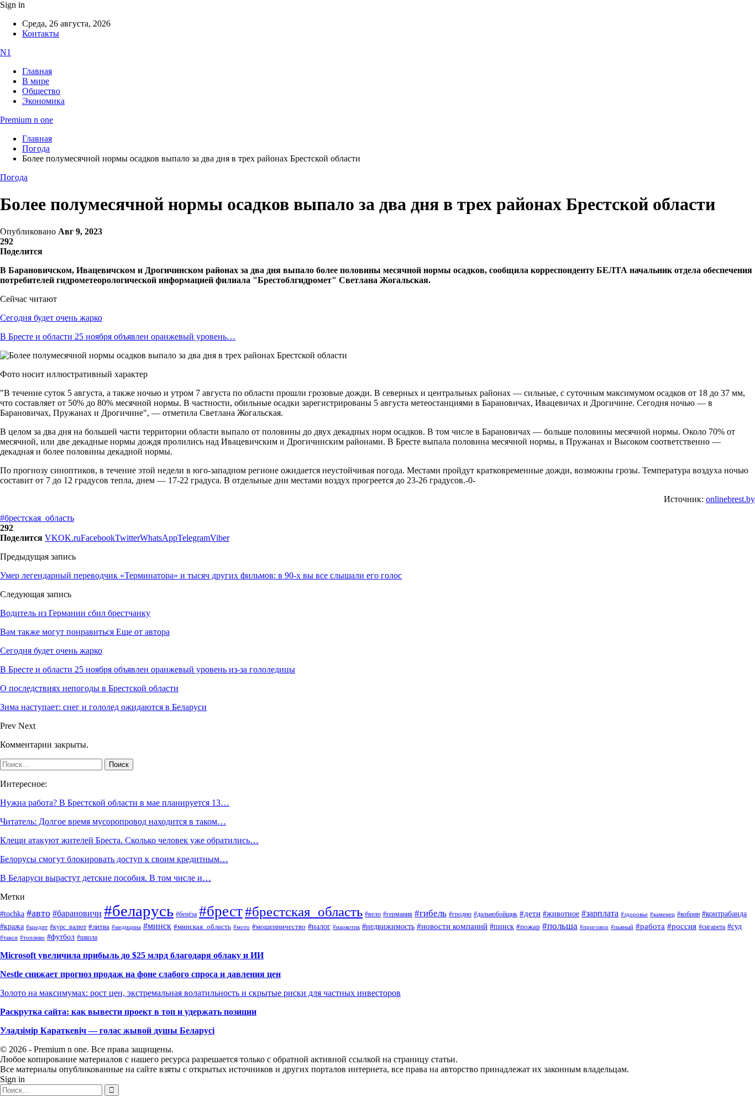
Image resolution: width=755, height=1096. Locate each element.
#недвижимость (388, 926)
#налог (319, 926)
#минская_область (202, 927)
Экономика (43, 101)
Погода (14, 177)
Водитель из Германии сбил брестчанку (75, 613)
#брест (221, 911)
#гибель (431, 913)
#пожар (528, 926)
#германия (397, 914)
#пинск (502, 926)
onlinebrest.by (730, 499)
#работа (650, 926)
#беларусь (139, 911)
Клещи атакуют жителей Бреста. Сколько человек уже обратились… (129, 840)
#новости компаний (452, 926)
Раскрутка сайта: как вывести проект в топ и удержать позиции (128, 1011)
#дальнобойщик (495, 914)
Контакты (40, 33)
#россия (681, 926)
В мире (35, 81)
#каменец (662, 914)
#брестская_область (37, 518)
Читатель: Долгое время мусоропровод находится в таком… (113, 821)
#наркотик (346, 927)
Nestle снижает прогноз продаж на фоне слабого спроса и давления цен (140, 974)
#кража (12, 926)
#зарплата (599, 913)
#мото (241, 926)
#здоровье (634, 914)
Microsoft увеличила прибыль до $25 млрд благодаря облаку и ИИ (132, 955)
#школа (87, 937)
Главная (37, 71)
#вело (373, 914)
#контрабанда (724, 914)
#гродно (460, 914)
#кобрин (688, 914)
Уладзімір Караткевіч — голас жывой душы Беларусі (107, 1030)
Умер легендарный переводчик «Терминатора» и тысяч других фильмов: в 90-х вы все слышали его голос (201, 575)
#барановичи (77, 913)
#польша (560, 925)
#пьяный (622, 926)
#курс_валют (68, 927)
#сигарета (712, 927)
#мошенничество (279, 926)
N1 (5, 52)
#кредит (37, 926)
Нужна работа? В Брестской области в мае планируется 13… (114, 802)
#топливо (32, 937)
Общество (41, 91)
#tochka (12, 913)
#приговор (594, 926)
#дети (530, 913)
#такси (9, 938)
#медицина (126, 926)
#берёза (186, 914)
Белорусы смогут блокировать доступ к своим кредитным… (114, 859)
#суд (734, 926)
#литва (98, 927)
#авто (38, 912)
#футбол (61, 936)
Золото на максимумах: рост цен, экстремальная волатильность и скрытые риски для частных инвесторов (200, 993)
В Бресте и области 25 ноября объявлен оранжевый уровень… (117, 336)
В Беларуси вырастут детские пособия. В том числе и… (105, 878)
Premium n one (26, 119)
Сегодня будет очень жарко (51, 317)
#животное (561, 913)
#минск (157, 926)
